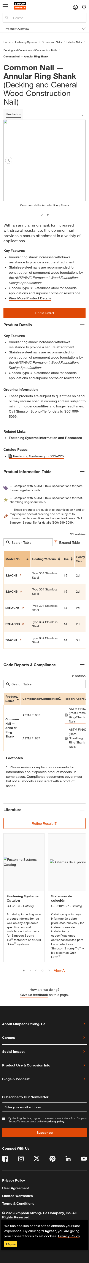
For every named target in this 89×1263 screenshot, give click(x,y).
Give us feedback (34, 995)
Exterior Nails (74, 42)
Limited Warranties (17, 1196)
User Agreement (15, 1188)
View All (60, 970)
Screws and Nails (52, 42)
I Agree (11, 1244)
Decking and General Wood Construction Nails (30, 50)
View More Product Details (30, 298)
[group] (23, 897)
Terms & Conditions (18, 1203)
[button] (44, 313)
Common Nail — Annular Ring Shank (25, 56)
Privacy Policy (69, 1236)
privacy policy (56, 1121)
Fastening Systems (26, 42)
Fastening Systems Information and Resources (45, 438)
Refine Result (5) (44, 823)
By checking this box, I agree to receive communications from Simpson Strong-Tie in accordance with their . (47, 1120)
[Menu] (5, 7)
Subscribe (45, 1133)
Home (6, 42)
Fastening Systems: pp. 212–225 (38, 456)
